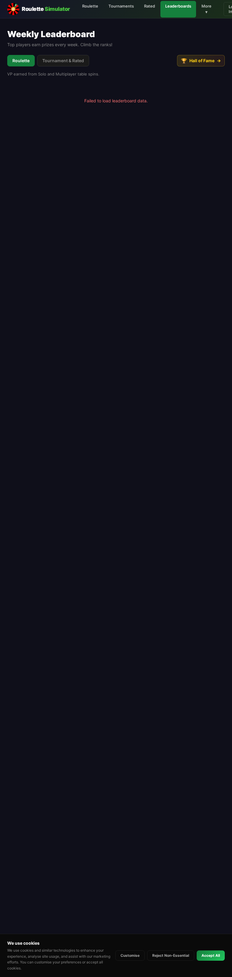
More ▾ (206, 9)
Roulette (90, 6)
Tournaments (121, 6)
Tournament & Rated (63, 60)
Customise (130, 955)
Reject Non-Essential (170, 955)
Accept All (210, 955)
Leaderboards (178, 6)
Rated (149, 6)
